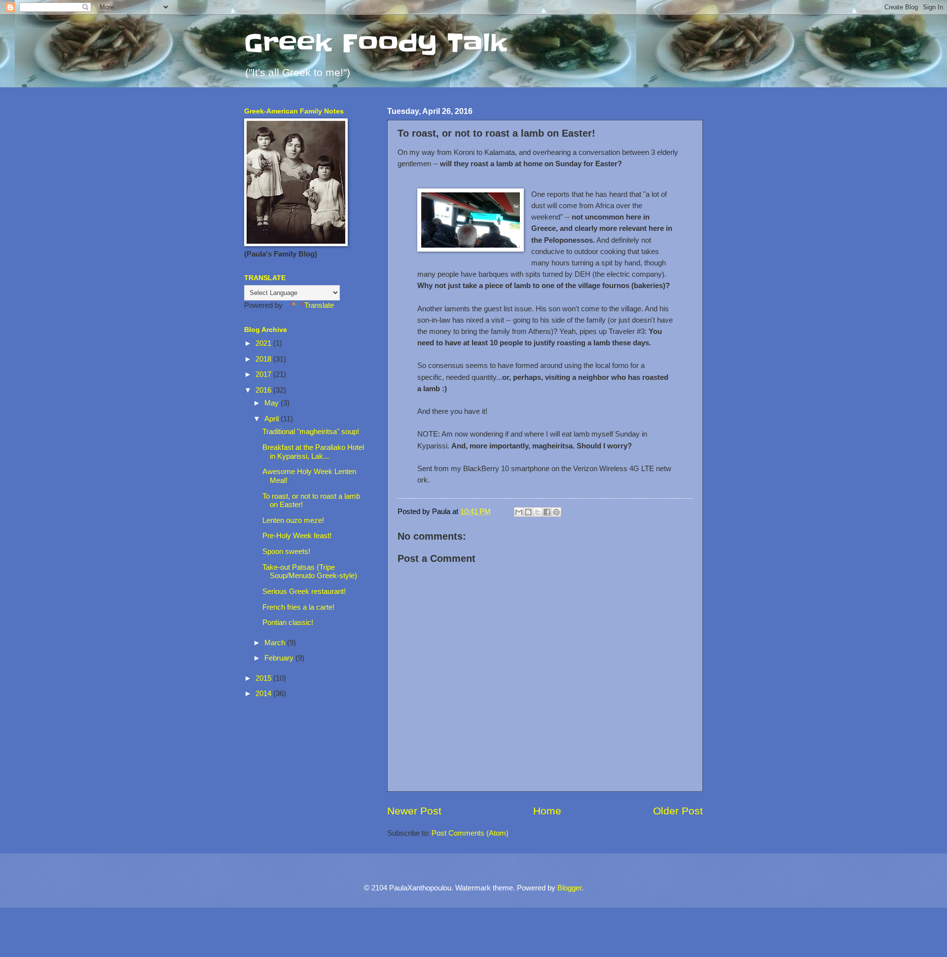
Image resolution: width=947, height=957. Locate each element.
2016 (264, 390)
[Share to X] (538, 512)
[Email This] (519, 512)
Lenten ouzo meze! (293, 520)
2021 (264, 343)
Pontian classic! (287, 622)
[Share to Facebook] (547, 512)
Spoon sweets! (286, 551)
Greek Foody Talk (375, 43)
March (275, 643)
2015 (264, 678)
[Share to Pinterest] (556, 512)
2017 (264, 374)
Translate (319, 305)
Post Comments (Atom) (470, 833)
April (272, 419)
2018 (264, 359)
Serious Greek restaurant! (304, 591)
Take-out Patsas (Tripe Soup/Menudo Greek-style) (309, 571)
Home (547, 810)
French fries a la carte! (298, 607)
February (279, 658)
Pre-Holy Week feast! (296, 536)
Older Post (678, 810)
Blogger (569, 888)
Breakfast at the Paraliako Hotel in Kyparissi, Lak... (313, 451)
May (272, 403)
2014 (264, 694)
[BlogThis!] (528, 512)
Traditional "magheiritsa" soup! (310, 432)
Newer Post (414, 810)
